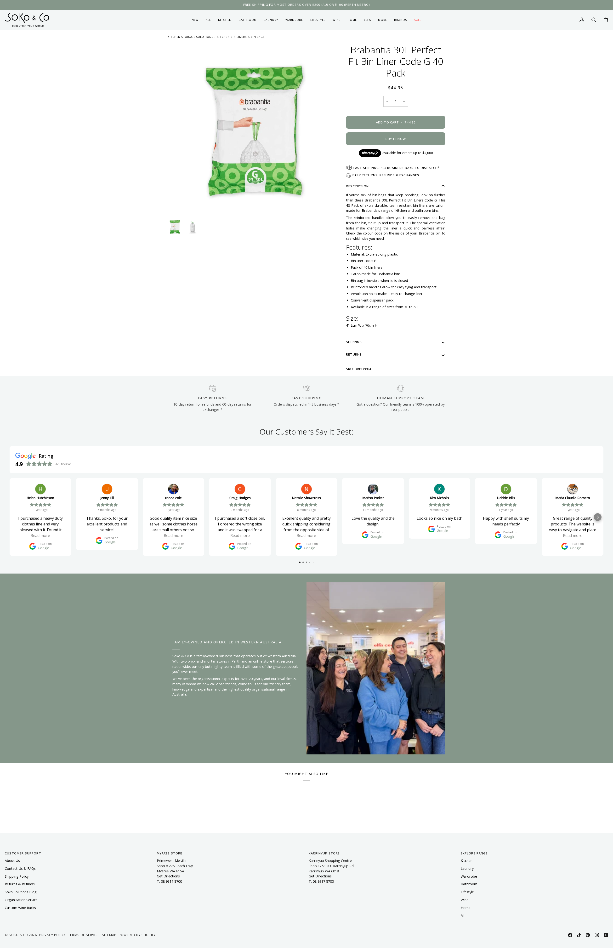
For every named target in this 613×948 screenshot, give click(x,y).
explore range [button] (474, 853)
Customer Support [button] (23, 853)
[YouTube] (606, 935)
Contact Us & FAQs (20, 868)
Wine (464, 900)
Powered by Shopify (137, 935)
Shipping (354, 342)
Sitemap (109, 935)
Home (466, 907)
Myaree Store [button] (169, 853)
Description (357, 186)
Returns (354, 354)
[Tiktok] (579, 935)
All (462, 915)
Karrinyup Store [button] (324, 853)
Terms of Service (84, 935)
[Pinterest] (588, 935)
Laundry (467, 868)
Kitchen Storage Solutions (190, 37)
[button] (225, 20)
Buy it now (396, 139)
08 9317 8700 (171, 881)
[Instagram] (597, 935)
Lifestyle (467, 892)
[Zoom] (254, 130)
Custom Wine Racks (20, 907)
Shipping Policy (16, 876)
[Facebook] (570, 935)
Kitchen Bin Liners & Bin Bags (241, 37)
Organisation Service (21, 900)
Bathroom (469, 884)
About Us (12, 860)
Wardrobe (469, 876)
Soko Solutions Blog (21, 892)
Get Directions (168, 876)
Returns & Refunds (20, 884)
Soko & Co (18, 935)
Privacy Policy (52, 935)
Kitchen (466, 860)
